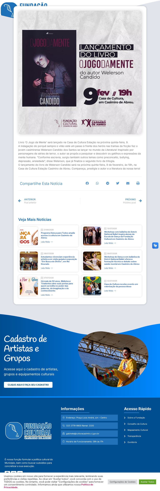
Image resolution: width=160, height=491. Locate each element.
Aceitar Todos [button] (147, 482)
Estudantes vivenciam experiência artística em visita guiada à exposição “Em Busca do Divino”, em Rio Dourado (59, 260)
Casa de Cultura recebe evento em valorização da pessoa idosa (121, 285)
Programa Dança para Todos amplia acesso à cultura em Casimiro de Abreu (58, 235)
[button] (87, 183)
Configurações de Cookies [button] (122, 482)
